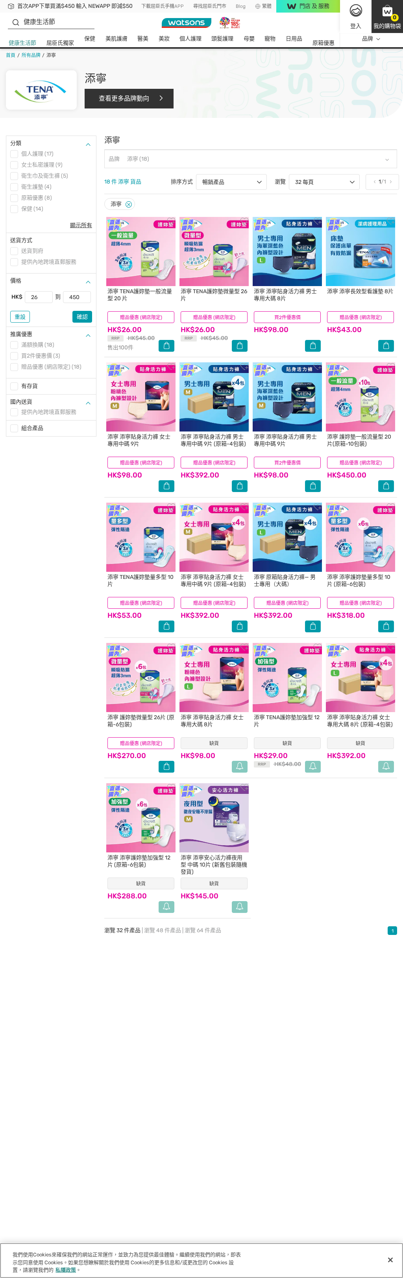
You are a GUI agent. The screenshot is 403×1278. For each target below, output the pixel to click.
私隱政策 (65, 1270)
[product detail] (141, 251)
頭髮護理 (222, 38)
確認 (82, 317)
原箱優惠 (323, 43)
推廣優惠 (21, 334)
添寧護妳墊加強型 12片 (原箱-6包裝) (138, 861)
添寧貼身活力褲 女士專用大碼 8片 (212, 721)
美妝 (164, 38)
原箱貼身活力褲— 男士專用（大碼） (285, 581)
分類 (15, 143)
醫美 (142, 38)
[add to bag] (166, 346)
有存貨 (29, 386)
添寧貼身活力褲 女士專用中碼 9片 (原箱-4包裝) (213, 581)
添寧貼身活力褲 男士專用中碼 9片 (285, 440)
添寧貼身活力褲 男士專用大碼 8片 (285, 295)
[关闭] (390, 1260)
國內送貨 (21, 401)
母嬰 (249, 38)
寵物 (269, 38)
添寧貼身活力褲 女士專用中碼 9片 (138, 440)
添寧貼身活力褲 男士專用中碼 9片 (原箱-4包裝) (213, 440)
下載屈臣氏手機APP (162, 6)
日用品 (294, 38)
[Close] (129, 204)
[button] (387, 16)
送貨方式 (21, 240)
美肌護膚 (116, 38)
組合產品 (32, 428)
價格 (15, 280)
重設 (20, 317)
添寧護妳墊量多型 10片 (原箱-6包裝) (358, 581)
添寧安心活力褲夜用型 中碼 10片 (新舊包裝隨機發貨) (214, 864)
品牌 (367, 38)
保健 (89, 38)
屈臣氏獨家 (60, 43)
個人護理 (190, 38)
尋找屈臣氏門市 (209, 6)
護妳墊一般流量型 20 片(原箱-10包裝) (359, 440)
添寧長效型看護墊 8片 (360, 291)
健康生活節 (22, 43)
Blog (241, 6)
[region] (201, 1260)
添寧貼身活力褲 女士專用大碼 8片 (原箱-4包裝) (360, 721)
